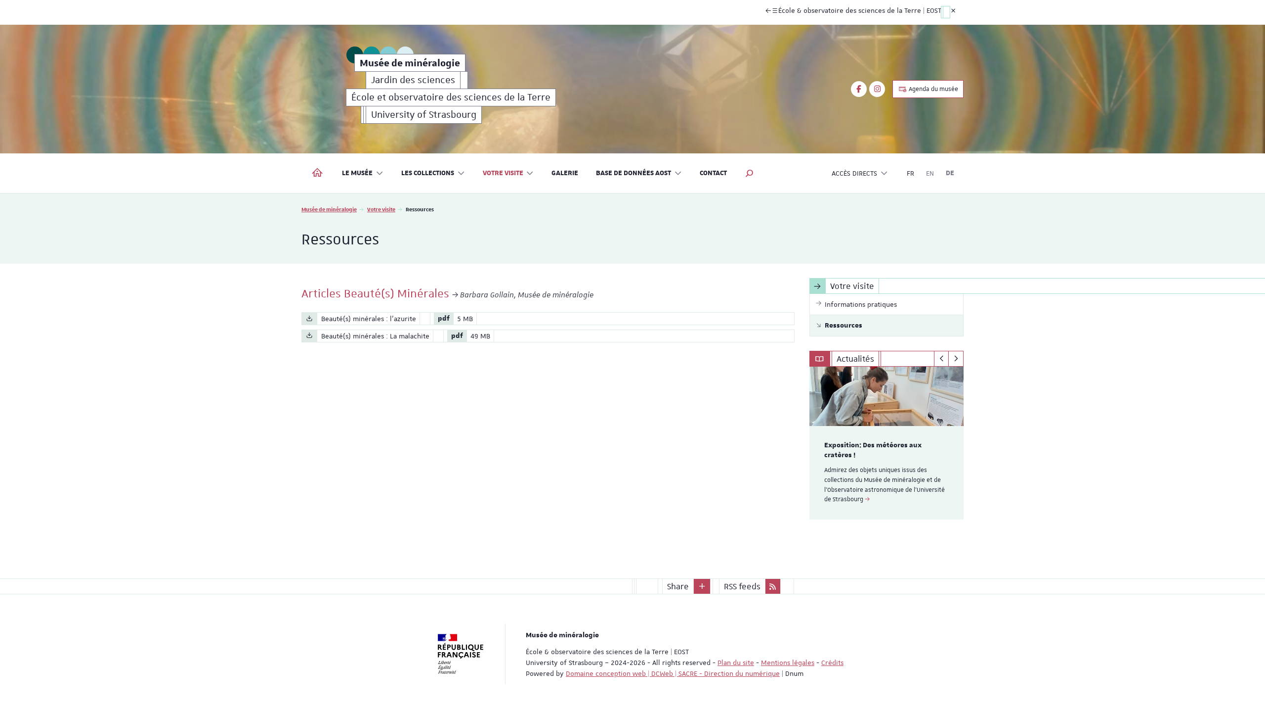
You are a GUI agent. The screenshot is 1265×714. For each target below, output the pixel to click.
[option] (886, 443)
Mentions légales (787, 662)
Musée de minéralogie (329, 209)
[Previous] (941, 359)
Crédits (832, 662)
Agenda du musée (932, 89)
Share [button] (678, 586)
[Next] (956, 359)
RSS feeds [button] (742, 586)
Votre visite (381, 209)
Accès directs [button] (854, 173)
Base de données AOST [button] (633, 173)
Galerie (564, 173)
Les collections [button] (427, 173)
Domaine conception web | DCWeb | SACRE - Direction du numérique (673, 673)
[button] (749, 173)
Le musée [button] (357, 173)
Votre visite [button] (503, 173)
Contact (713, 173)
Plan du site (735, 662)
